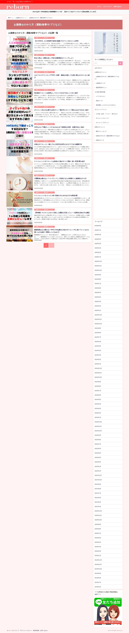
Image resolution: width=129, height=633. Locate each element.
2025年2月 (98, 306)
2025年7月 (98, 283)
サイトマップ (107, 6)
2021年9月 (98, 484)
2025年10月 (98, 270)
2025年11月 (98, 265)
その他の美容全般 (100, 92)
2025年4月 (98, 297)
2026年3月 (98, 248)
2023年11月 (98, 372)
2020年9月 (98, 524)
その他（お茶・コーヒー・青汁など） (107, 113)
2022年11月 (98, 426)
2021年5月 (98, 502)
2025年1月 (98, 310)
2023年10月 (98, 377)
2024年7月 (98, 337)
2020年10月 (98, 520)
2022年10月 (98, 430)
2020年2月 (98, 551)
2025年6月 (98, 288)
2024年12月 (98, 315)
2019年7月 (98, 582)
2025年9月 (98, 274)
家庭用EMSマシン (101, 87)
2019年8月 (98, 577)
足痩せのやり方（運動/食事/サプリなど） (108, 135)
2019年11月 (98, 564)
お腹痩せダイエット (101, 72)
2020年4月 (98, 542)
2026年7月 (98, 230)
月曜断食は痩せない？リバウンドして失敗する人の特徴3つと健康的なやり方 (60, 178)
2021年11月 (98, 475)
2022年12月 (98, 422)
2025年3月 (98, 301)
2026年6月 (98, 234)
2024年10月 (98, 323)
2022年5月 (98, 453)
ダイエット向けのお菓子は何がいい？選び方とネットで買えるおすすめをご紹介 (61, 110)
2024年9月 (98, 328)
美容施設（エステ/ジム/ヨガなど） (106, 105)
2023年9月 (98, 381)
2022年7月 (98, 444)
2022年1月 (98, 471)
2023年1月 (98, 417)
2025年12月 (98, 261)
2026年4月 (98, 243)
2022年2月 (98, 466)
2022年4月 (98, 457)
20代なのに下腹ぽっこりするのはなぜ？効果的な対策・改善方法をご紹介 (59, 127)
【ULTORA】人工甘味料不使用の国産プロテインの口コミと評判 (56, 41)
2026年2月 (98, 252)
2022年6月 (98, 448)
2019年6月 (98, 586)
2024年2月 (98, 359)
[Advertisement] (108, 185)
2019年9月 (98, 573)
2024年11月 (98, 319)
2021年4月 (98, 506)
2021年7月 (98, 493)
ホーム (99, 6)
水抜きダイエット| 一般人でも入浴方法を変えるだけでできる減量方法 (58, 144)
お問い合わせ (117, 6)
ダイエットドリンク (101, 109)
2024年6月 (98, 341)
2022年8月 (98, 439)
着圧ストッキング (101, 131)
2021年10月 (98, 479)
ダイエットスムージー (102, 118)
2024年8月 (98, 332)
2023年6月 (98, 395)
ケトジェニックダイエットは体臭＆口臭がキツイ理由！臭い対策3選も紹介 (59, 161)
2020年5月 (98, 537)
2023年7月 (98, 390)
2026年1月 (98, 257)
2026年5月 (98, 239)
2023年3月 (98, 408)
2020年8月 (98, 529)
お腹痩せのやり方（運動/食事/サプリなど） (44, 37)
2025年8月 (98, 279)
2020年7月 (98, 533)
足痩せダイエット (100, 127)
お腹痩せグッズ (100, 83)
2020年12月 (98, 511)
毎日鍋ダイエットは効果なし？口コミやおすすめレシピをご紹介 (56, 93)
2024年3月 (98, 355)
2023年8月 (98, 386)
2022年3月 (98, 462)
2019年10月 (98, 569)
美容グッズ (99, 100)
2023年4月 (98, 404)
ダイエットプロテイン (102, 122)
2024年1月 (98, 364)
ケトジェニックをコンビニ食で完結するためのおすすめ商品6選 (55, 195)
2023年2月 (98, 413)
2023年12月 (98, 368)
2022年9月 (98, 435)
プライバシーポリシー (26, 630)
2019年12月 (98, 560)
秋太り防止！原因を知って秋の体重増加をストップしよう (54, 58)
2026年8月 (98, 225)
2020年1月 (98, 555)
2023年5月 (98, 399)
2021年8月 (98, 488)
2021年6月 (98, 497)
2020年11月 (98, 515)
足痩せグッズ (100, 140)
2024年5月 (98, 346)
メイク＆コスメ (100, 96)
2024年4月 (98, 350)
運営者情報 (36, 630)
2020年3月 (98, 546)
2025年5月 (98, 292)
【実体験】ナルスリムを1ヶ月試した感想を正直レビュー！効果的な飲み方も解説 (62, 212)
